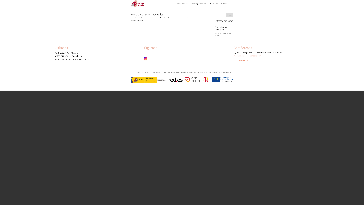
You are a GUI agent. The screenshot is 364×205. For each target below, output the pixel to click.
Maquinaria (214, 4)
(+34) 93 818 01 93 (241, 61)
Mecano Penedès (182, 4)
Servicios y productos (198, 4)
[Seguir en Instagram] (145, 58)
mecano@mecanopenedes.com (247, 56)
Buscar (229, 15)
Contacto (224, 4)
